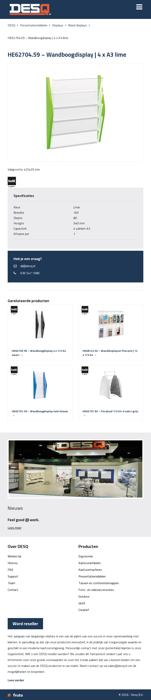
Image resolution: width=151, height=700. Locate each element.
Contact (13, 590)
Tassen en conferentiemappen (98, 583)
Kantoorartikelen (89, 563)
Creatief (83, 610)
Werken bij (14, 556)
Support (13, 576)
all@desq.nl (27, 266)
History (13, 563)
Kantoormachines (90, 570)
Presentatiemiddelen (92, 576)
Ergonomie (85, 556)
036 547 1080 (30, 273)
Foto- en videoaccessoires (96, 590)
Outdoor (83, 596)
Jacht (81, 603)
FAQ (10, 570)
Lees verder (16, 680)
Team (11, 583)
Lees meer (14, 528)
